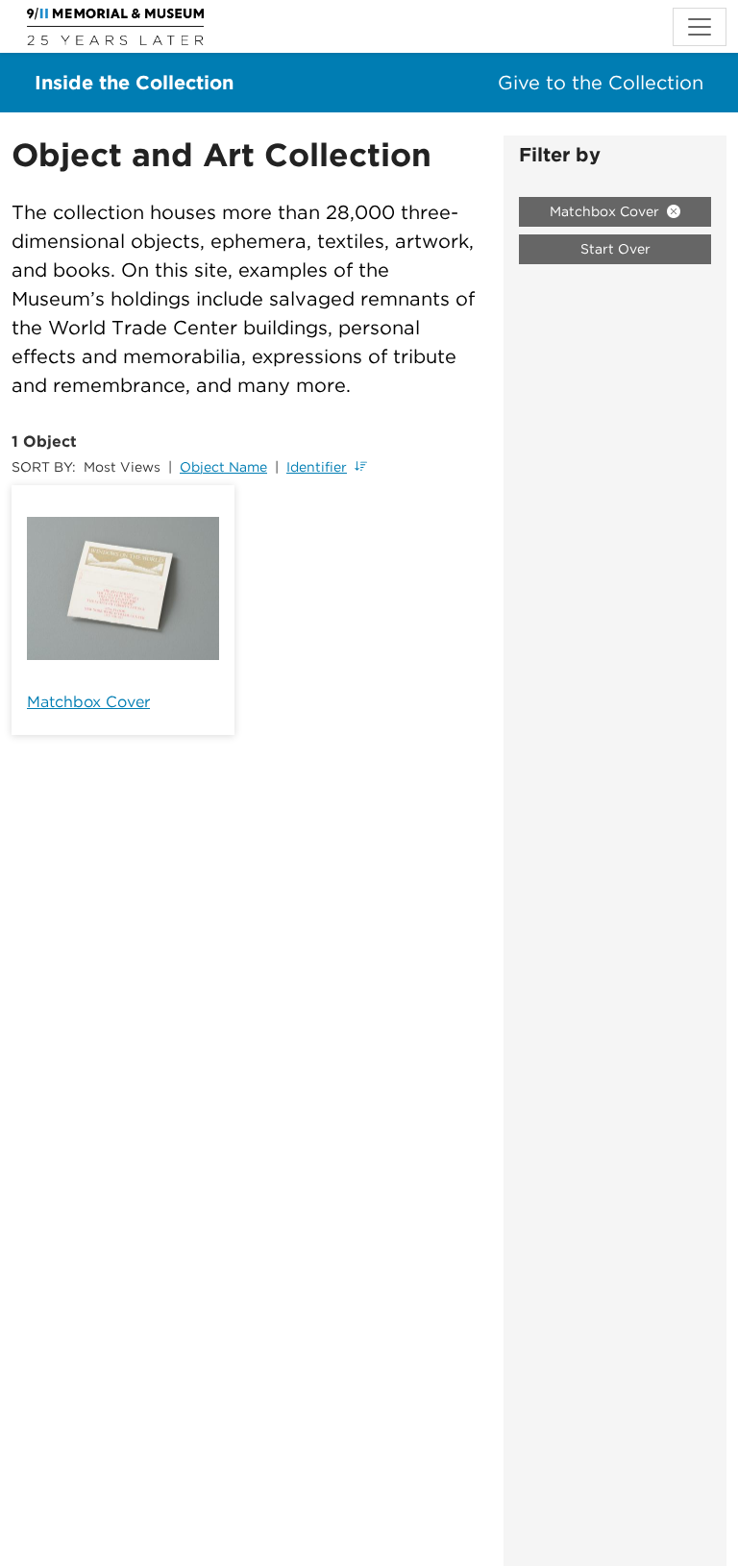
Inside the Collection (134, 82)
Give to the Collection (600, 82)
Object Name (223, 467)
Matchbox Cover (88, 702)
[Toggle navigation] (699, 27)
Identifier (316, 467)
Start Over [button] (615, 249)
